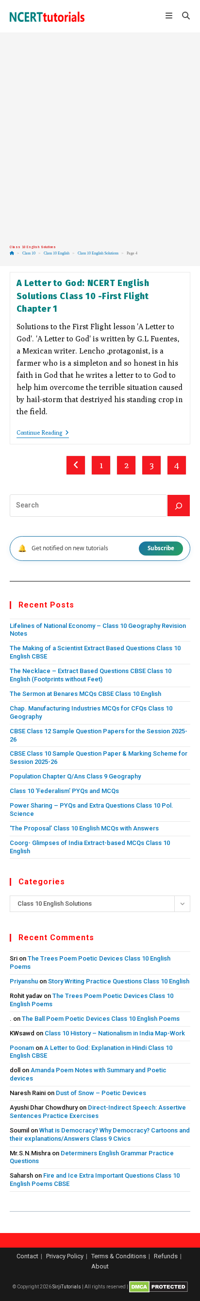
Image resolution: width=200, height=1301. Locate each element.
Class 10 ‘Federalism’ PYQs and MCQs (64, 790)
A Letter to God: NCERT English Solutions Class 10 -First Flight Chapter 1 (83, 296)
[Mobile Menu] (170, 16)
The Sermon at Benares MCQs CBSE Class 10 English (85, 693)
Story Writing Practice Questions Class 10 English (118, 981)
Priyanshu (24, 981)
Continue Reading (43, 433)
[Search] (178, 505)
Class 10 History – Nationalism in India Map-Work (115, 1033)
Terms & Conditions (118, 1256)
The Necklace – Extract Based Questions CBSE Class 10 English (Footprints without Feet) (90, 675)
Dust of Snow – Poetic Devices (101, 1093)
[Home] (12, 253)
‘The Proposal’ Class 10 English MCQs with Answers (84, 828)
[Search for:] (182, 16)
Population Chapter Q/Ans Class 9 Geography (75, 776)
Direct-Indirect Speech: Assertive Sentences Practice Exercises (98, 1111)
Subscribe (161, 548)
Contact (27, 1256)
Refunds (166, 1256)
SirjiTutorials (66, 1286)
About (100, 1266)
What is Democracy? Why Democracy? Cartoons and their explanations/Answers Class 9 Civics (100, 1134)
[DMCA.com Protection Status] (158, 1286)
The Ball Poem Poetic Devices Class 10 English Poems (101, 1018)
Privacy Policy (64, 1256)
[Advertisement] (100, 139)
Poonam (22, 1047)
